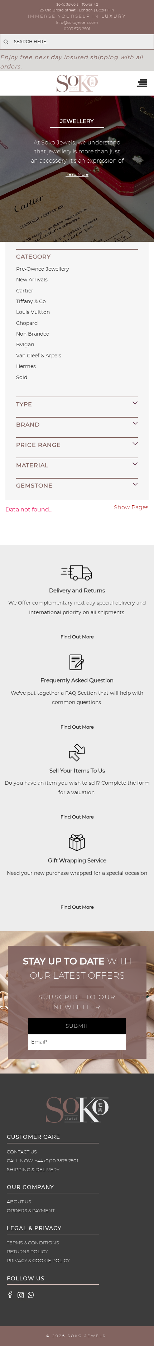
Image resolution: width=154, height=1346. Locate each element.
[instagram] (21, 1295)
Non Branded (32, 334)
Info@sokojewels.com (77, 23)
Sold (21, 377)
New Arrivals (32, 279)
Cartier (24, 291)
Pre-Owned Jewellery (42, 269)
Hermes (26, 366)
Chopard (27, 323)
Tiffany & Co (31, 301)
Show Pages (131, 507)
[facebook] (10, 1295)
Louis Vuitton (33, 312)
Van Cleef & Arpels (38, 355)
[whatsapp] (31, 1295)
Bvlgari (25, 344)
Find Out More (77, 637)
